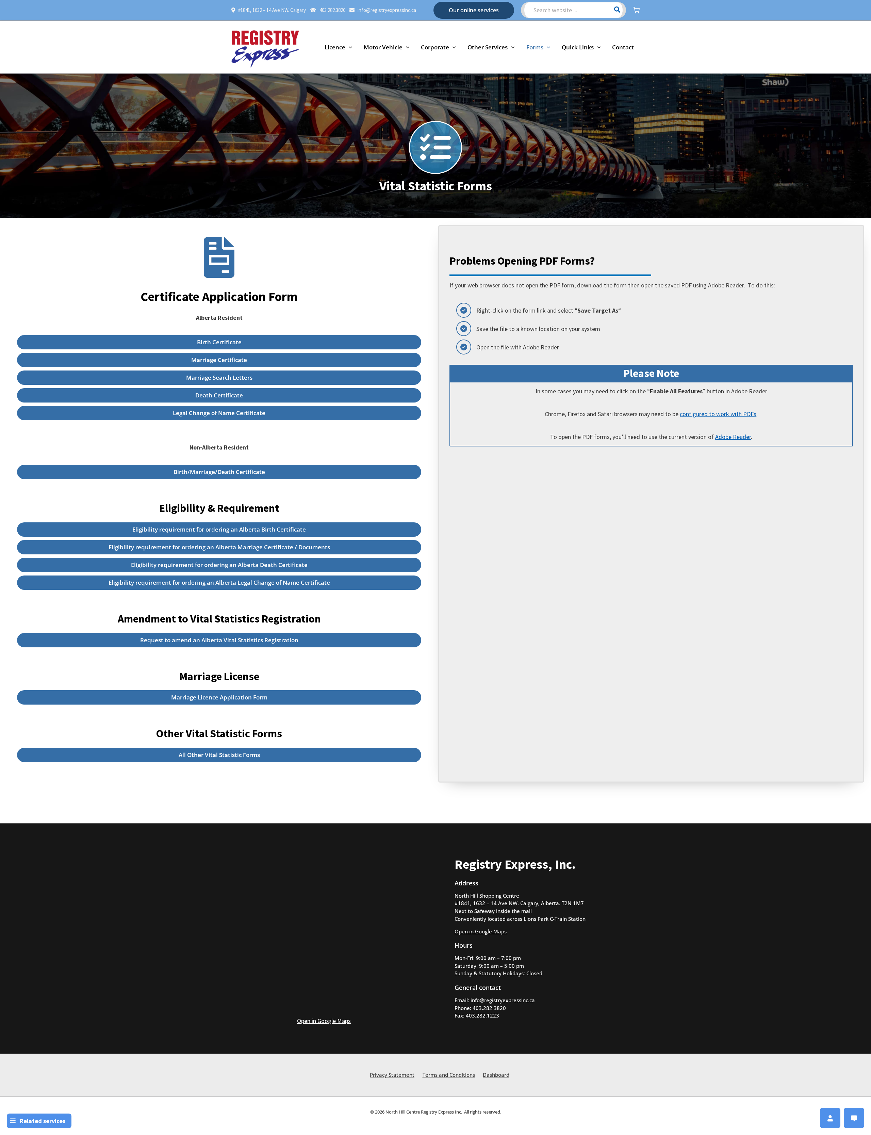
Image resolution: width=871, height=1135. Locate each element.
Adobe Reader (733, 437)
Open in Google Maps (324, 1021)
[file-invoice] (219, 257)
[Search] (617, 10)
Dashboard (496, 1074)
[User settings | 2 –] (830, 1118)
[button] (473, 10)
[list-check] (435, 147)
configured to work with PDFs (718, 414)
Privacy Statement (392, 1074)
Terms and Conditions (449, 1074)
